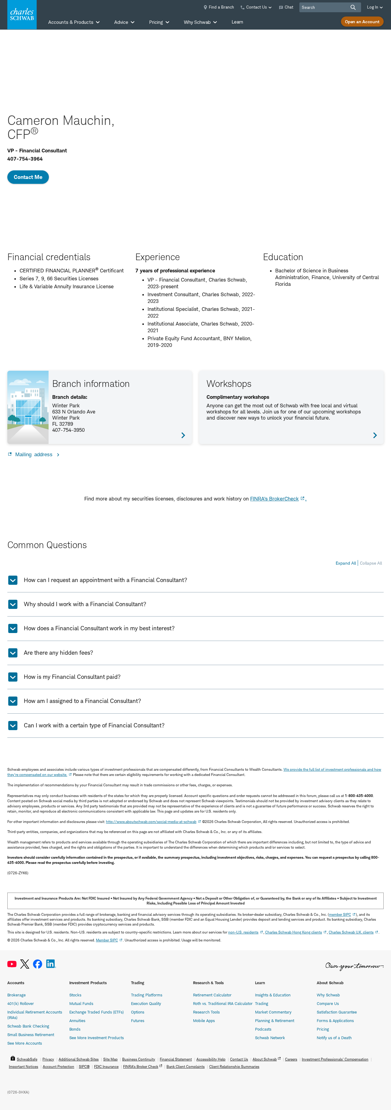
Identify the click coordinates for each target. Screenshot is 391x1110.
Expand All (346, 563)
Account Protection (58, 1066)
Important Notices (23, 1066)
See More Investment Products (96, 1037)
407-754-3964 (25, 159)
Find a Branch (221, 7)
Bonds (74, 1029)
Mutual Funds (81, 1003)
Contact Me (28, 177)
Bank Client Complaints (185, 1066)
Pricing (323, 1029)
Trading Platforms (146, 994)
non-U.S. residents (243, 932)
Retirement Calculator (212, 994)
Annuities (77, 1020)
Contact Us (239, 1059)
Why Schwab (328, 994)
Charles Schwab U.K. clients (351, 932)
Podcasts (263, 1029)
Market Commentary (273, 1012)
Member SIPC (107, 940)
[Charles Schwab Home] (22, 14)
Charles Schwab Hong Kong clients (293, 932)
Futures (137, 1020)
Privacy (48, 1059)
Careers (291, 1059)
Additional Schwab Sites (79, 1059)
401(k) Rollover (20, 1003)
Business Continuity (138, 1059)
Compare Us (328, 1003)
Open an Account (362, 21)
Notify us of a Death (334, 1037)
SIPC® (84, 1066)
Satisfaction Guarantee (337, 1012)
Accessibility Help (210, 1059)
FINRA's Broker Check (140, 1066)
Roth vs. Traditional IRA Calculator (223, 1003)
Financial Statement (176, 1059)
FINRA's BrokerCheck (274, 499)
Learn (237, 22)
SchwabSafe (27, 1059)
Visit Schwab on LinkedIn (51, 964)
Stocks (75, 994)
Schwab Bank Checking (28, 1026)
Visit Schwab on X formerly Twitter (24, 964)
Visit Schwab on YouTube (11, 964)
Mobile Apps (204, 1020)
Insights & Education (273, 994)
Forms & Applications (335, 1020)
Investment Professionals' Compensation (335, 1059)
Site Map (110, 1059)
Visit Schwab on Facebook (37, 964)
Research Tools (206, 1012)
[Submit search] (353, 7)
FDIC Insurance (106, 1066)
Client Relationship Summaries (234, 1066)
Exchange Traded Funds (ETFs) (96, 1012)
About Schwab (265, 1059)
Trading (261, 1003)
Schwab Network (270, 1037)
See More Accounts (24, 1043)
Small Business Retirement (30, 1034)
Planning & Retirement (274, 1020)
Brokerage (16, 994)
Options (137, 1012)
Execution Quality (146, 1003)
